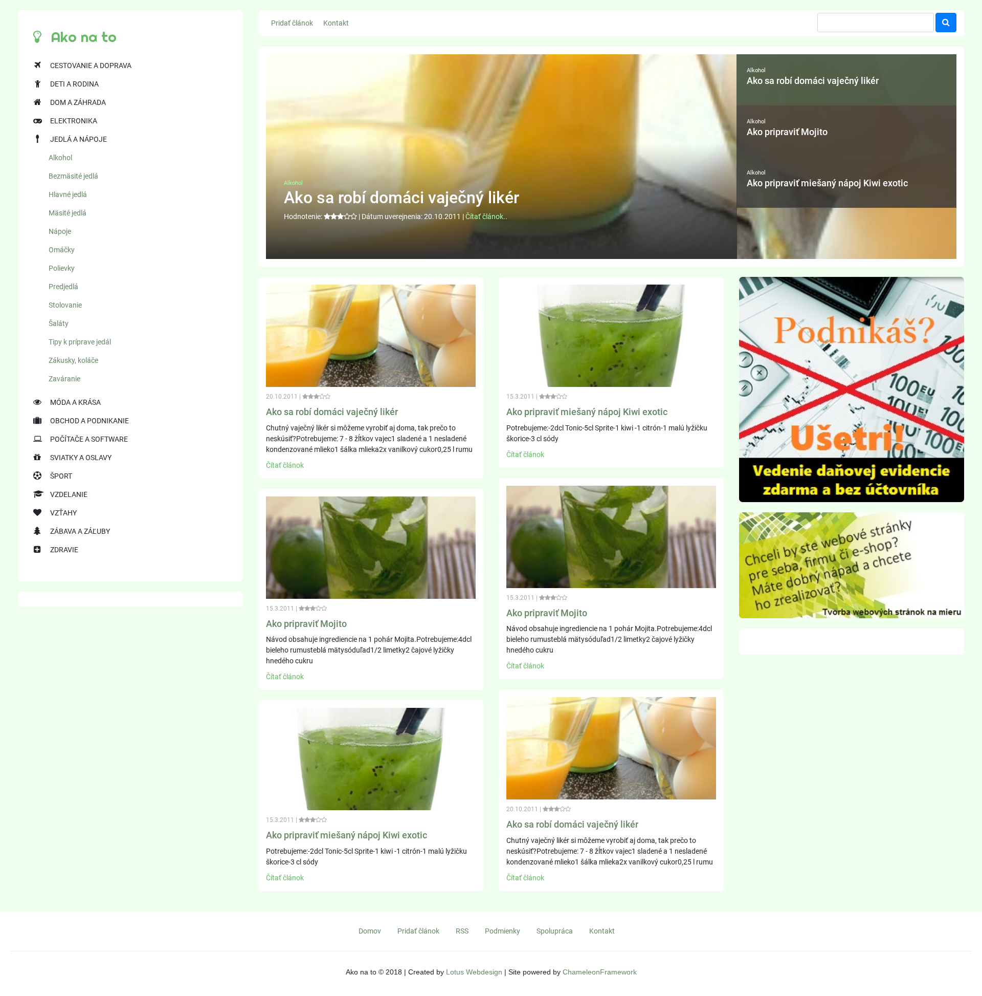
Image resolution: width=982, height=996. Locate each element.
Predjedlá (63, 287)
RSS (462, 931)
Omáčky (62, 250)
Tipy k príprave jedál (80, 342)
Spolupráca (555, 931)
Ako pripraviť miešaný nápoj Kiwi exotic (346, 835)
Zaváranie (64, 379)
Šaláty (59, 323)
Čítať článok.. (486, 216)
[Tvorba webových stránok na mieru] (851, 564)
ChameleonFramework (600, 972)
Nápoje (60, 231)
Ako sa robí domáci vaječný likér (332, 411)
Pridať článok (292, 23)
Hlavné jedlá (68, 194)
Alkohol (60, 158)
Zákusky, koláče (73, 360)
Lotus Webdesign (474, 972)
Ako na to (82, 37)
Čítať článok (285, 465)
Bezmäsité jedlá (73, 176)
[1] (945, 22)
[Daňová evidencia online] (851, 389)
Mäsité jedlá (67, 213)
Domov (370, 931)
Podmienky (502, 931)
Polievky (62, 268)
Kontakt (336, 23)
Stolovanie (65, 305)
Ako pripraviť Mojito (306, 623)
